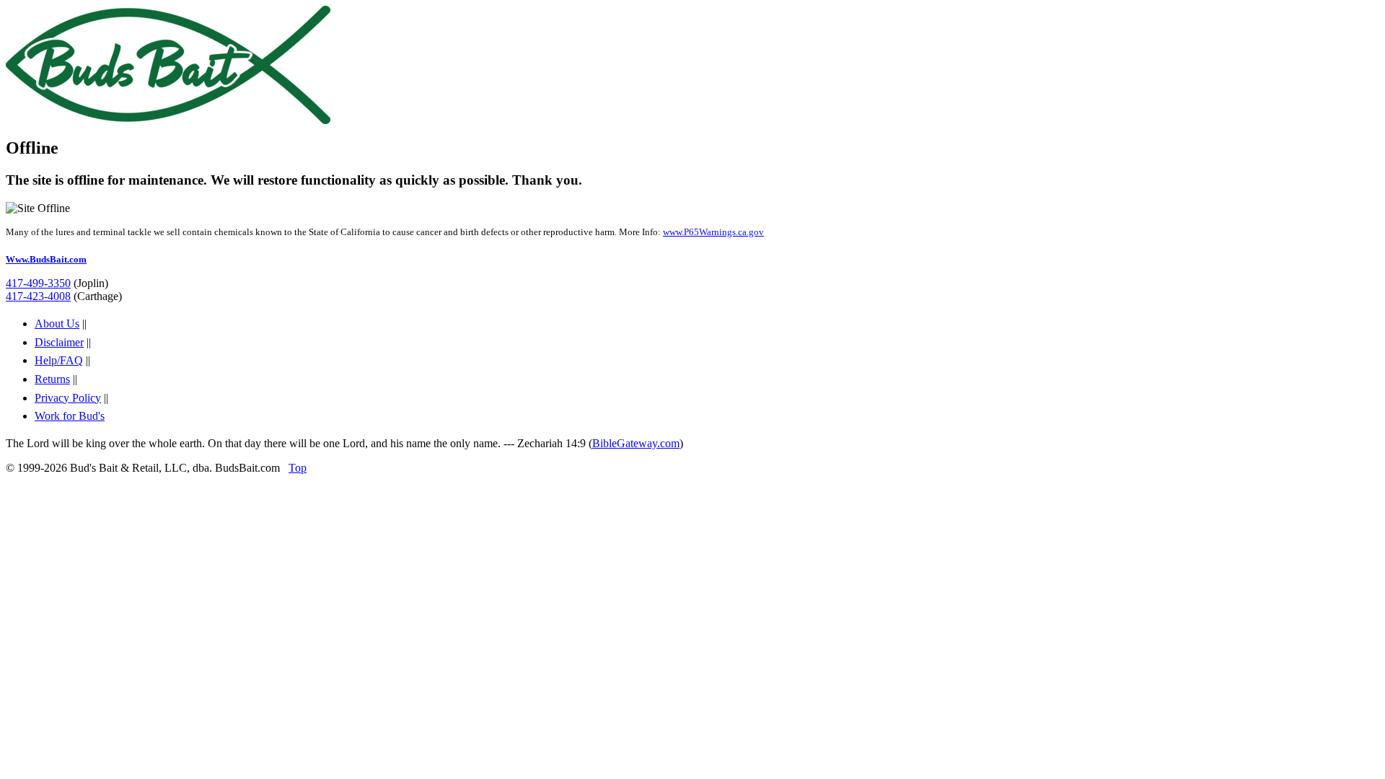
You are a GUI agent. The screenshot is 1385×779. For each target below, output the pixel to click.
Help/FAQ (59, 360)
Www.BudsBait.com (46, 259)
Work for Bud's (70, 416)
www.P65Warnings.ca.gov (713, 231)
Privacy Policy (68, 398)
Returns (52, 379)
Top (298, 468)
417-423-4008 (38, 296)
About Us (57, 323)
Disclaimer (59, 342)
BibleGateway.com (636, 443)
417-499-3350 (38, 283)
